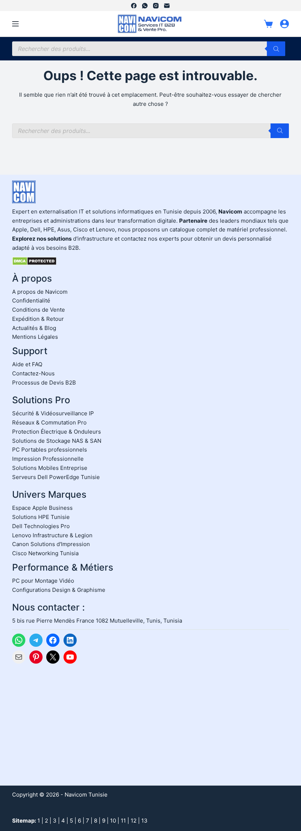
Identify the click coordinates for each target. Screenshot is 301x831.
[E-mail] (167, 5)
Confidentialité (31, 300)
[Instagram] (156, 5)
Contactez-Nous (33, 373)
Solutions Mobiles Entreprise (49, 467)
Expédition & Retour (38, 318)
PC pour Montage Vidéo (43, 580)
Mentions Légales (35, 336)
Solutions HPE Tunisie (41, 516)
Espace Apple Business (42, 507)
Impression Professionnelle (48, 458)
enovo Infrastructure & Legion (54, 535)
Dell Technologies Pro (41, 526)
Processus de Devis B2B (44, 382)
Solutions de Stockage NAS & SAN (56, 440)
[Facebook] (134, 5)
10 (113, 820)
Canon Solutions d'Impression (51, 544)
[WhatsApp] (145, 5)
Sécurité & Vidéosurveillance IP (53, 413)
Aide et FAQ (27, 364)
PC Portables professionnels (49, 449)
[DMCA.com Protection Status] (34, 260)
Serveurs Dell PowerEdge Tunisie (56, 477)
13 (144, 820)
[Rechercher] (276, 48)
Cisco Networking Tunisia (45, 553)
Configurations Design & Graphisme (58, 589)
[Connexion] (284, 23)
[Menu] (15, 24)
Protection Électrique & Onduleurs (56, 431)
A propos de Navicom (40, 291)
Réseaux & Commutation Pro (49, 422)
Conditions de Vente (38, 309)
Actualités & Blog (34, 327)
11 (123, 820)
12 (134, 820)
